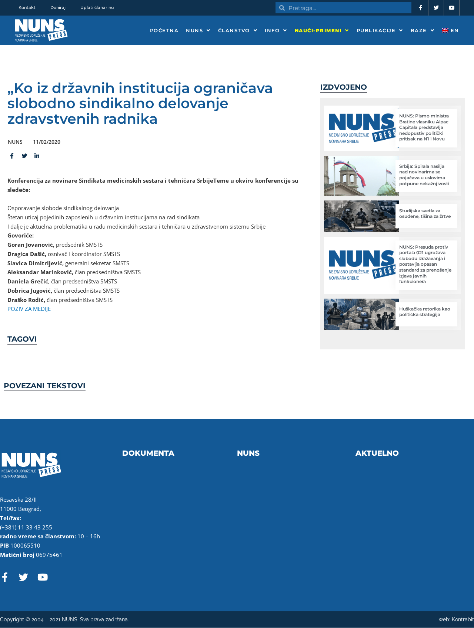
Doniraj (58, 7)
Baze (419, 30)
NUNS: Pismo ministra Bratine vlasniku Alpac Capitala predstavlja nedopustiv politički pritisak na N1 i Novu (424, 127)
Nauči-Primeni (318, 30)
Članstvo (234, 30)
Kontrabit (463, 619)
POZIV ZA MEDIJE (29, 308)
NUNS (194, 30)
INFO (272, 30)
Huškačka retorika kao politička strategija (424, 312)
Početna (164, 30)
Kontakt (27, 7)
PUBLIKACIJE (376, 30)
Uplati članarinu (97, 7)
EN (453, 30)
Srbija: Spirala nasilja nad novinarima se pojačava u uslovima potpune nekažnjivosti (424, 174)
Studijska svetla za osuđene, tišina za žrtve (425, 213)
